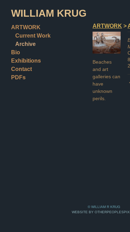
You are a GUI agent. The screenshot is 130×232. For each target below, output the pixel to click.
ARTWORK (26, 27)
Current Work (33, 36)
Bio (15, 52)
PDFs (18, 77)
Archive (25, 44)
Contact (21, 69)
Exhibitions (26, 61)
